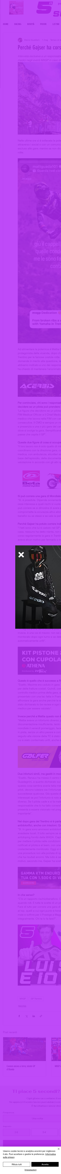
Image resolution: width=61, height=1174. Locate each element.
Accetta (45, 1164)
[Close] (56, 1150)
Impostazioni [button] (30, 1169)
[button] (21, 555)
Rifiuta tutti (17, 1164)
